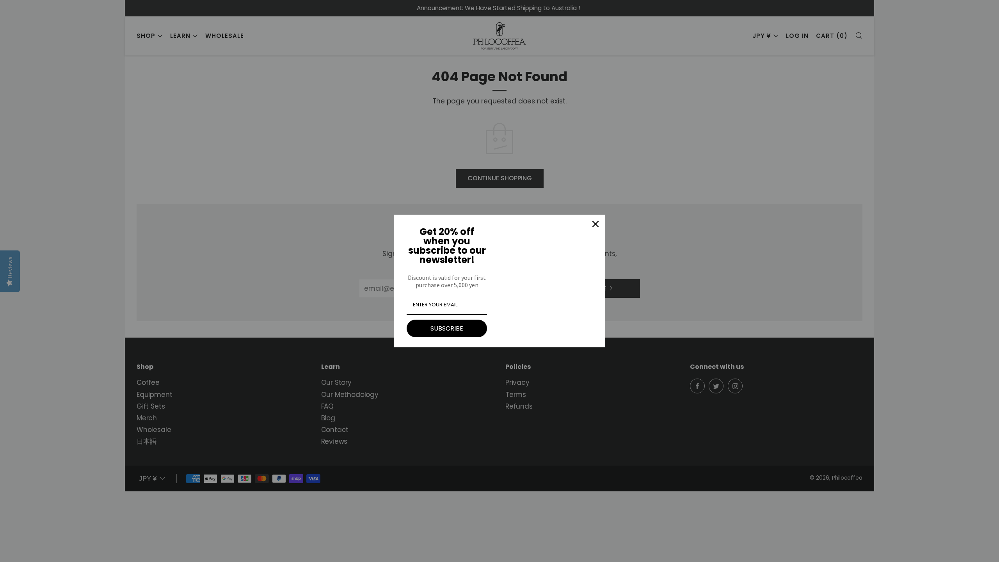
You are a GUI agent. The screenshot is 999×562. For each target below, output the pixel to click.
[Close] (595, 224)
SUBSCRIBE (446, 328)
